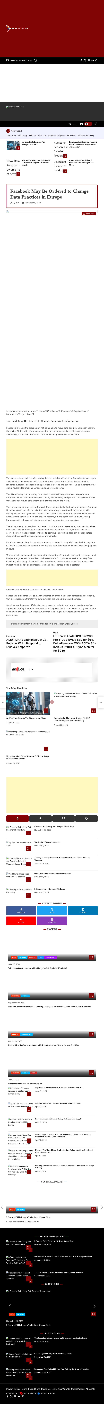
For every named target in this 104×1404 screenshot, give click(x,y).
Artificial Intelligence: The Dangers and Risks (26, 718)
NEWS (34, 1073)
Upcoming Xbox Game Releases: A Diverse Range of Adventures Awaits (36, 162)
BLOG (14, 957)
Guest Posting (78, 1389)
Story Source (71, 623)
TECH (40, 957)
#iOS (40, 135)
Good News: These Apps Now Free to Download (52, 873)
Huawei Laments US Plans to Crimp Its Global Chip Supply (58, 1119)
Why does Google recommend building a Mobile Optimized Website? (37, 968)
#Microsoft (11, 135)
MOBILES (32, 957)
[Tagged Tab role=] (86, 818)
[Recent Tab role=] (40, 818)
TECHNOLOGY (50, 957)
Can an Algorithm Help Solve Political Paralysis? (53, 1354)
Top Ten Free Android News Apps (47, 842)
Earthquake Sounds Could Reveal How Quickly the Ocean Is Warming (61, 1369)
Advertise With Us (61, 1389)
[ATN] (18, 670)
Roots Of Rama (47, 1393)
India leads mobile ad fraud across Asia (25, 1084)
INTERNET (22, 957)
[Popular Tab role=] (17, 818)
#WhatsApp (23, 135)
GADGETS (15, 996)
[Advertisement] (52, 82)
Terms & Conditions (30, 1389)
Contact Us (11, 1393)
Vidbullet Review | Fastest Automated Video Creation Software (58, 1272)
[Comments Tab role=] (63, 818)
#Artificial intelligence (57, 135)
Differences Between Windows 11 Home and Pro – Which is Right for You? (63, 1257)
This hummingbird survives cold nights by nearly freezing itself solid (60, 1338)
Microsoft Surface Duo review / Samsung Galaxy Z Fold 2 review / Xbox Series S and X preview (49, 1007)
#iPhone (32, 135)
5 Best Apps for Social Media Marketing (49, 889)
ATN (17, 203)
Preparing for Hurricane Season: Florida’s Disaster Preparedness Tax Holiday (83, 144)
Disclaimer (46, 1389)
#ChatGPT (71, 135)
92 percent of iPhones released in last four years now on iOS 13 (59, 1088)
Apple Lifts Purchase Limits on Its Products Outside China (58, 1103)
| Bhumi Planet (27, 1393)
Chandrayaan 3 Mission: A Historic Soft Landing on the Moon (81, 162)
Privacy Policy (13, 1389)
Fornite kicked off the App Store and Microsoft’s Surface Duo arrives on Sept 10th (43, 1045)
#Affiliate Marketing (86, 135)
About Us (90, 1389)
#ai (45, 135)
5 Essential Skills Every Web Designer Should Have (54, 827)
